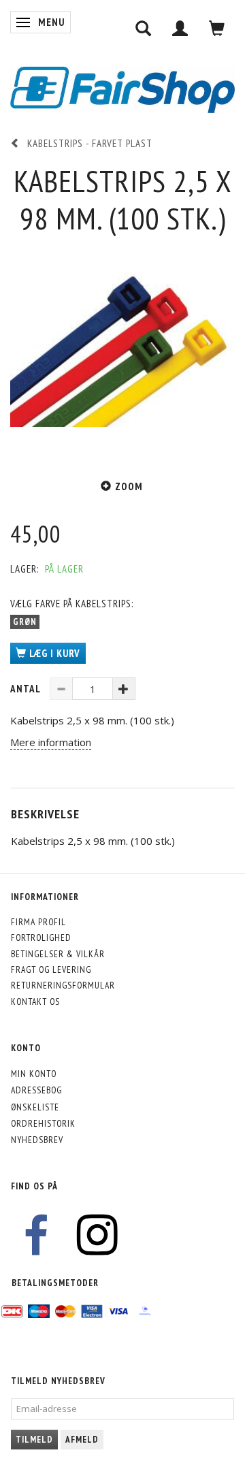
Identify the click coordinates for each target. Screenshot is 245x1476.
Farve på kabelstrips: (71, 603)
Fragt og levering (51, 969)
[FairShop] (122, 88)
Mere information (50, 742)
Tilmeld (34, 1439)
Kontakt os (35, 1001)
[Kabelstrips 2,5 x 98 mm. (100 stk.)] (122, 349)
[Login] (180, 28)
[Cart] (217, 28)
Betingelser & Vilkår (58, 954)
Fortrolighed (41, 937)
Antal (26, 688)
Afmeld (82, 1439)
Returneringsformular (63, 985)
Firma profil (38, 922)
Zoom (129, 486)
